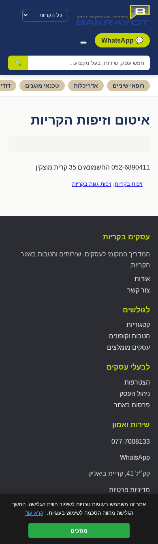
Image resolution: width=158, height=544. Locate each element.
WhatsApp (135, 457)
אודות (142, 278)
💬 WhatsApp (122, 40)
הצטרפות (137, 382)
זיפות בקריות (129, 184)
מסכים (79, 530)
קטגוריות (138, 324)
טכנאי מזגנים (42, 85)
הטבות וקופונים (129, 336)
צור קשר (138, 290)
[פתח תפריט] (83, 42)
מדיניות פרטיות (129, 489)
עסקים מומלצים (128, 347)
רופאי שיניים (128, 85)
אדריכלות (86, 85)
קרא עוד (34, 513)
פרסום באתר (132, 405)
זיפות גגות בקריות (91, 184)
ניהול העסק (135, 393)
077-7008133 (130, 441)
